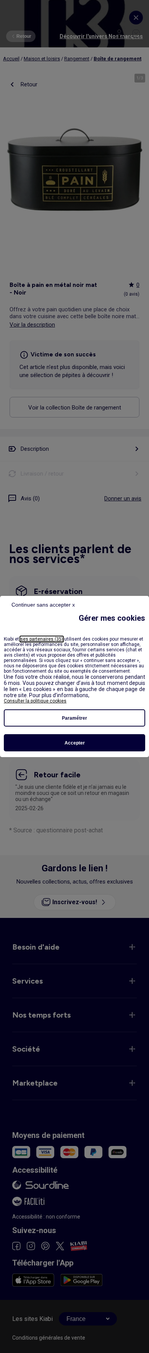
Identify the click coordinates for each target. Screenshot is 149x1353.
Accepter (75, 743)
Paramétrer (74, 718)
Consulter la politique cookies (35, 701)
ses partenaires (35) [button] (41, 639)
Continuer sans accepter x (43, 605)
